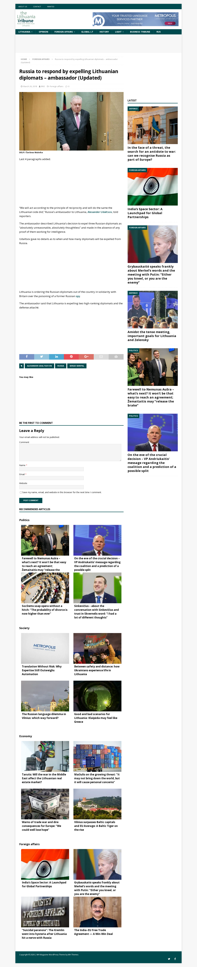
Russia (60, 366)
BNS (43, 86)
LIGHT (118, 31)
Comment (24, 442)
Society (24, 628)
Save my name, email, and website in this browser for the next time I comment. (62, 492)
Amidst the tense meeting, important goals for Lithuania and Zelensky (152, 336)
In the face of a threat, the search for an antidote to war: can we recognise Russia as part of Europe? (152, 153)
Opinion (43, 31)
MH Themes (73, 954)
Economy (25, 736)
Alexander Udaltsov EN (39, 366)
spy (78, 296)
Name (22, 465)
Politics (24, 520)
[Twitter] (169, 959)
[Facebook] (175, 959)
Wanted (50, 6)
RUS (159, 31)
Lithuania (24, 31)
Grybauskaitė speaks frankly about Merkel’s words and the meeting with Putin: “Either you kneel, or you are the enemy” (151, 274)
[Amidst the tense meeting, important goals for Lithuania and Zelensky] (153, 309)
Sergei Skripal (77, 366)
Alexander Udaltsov (100, 212)
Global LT (87, 31)
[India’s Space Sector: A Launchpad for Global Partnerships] (153, 187)
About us (22, 6)
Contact (37, 6)
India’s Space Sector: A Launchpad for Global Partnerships (145, 213)
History (104, 31)
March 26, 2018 (30, 86)
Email (22, 474)
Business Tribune (140, 31)
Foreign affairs (63, 31)
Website (23, 483)
